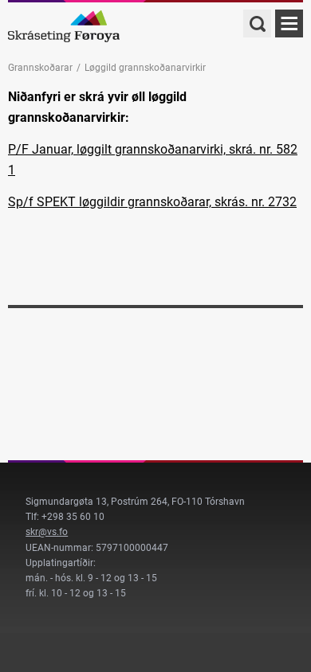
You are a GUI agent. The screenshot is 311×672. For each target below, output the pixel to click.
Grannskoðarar (40, 67)
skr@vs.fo (47, 531)
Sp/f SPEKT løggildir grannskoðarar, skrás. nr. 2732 (152, 201)
